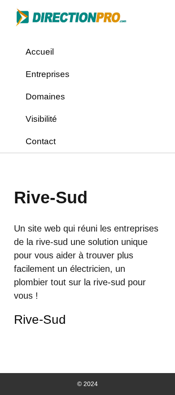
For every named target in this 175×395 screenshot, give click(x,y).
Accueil (40, 51)
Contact (41, 141)
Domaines (45, 96)
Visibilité (41, 119)
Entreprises (48, 74)
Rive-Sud (40, 319)
